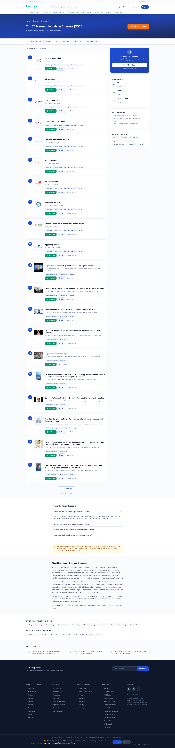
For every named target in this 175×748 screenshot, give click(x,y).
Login (136, 7)
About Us (107, 688)
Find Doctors (108, 695)
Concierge (100, 12)
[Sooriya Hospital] (38, 162)
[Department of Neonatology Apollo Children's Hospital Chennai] (38, 267)
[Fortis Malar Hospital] (38, 60)
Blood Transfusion (36, 41)
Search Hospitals (109, 701)
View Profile (70, 69)
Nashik (57, 634)
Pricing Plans (108, 721)
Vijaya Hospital (50, 79)
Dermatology (57, 711)
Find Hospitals (36, 12)
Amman (30, 695)
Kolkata (29, 634)
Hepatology (124, 137)
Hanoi (75, 634)
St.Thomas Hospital (52, 203)
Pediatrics (81, 698)
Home (28, 21)
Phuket (44, 634)
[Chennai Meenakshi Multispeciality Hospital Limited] (38, 225)
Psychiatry (131, 144)
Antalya (30, 701)
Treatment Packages (85, 12)
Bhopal (30, 717)
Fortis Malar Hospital (53, 58)
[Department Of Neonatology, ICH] (38, 355)
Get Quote (52, 69)
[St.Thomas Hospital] (38, 204)
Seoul (99, 634)
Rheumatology (134, 137)
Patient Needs (119, 12)
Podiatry (81, 705)
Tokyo (92, 634)
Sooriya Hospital (51, 160)
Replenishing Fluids (91, 41)
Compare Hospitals (110, 705)
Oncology (56, 695)
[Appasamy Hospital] (38, 246)
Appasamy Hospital (52, 245)
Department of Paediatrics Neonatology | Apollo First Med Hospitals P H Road (74, 288)
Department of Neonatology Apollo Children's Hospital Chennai (69, 266)
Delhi (36, 634)
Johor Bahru (66, 634)
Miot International (51, 100)
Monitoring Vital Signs (62, 41)
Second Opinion (109, 717)
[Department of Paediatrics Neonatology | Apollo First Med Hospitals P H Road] (38, 290)
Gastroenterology (59, 701)
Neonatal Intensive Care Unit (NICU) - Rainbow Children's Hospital (70, 309)
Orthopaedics (134, 625)
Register (144, 7)
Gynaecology (123, 625)
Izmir (50, 634)
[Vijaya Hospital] (38, 81)
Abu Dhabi (31, 688)
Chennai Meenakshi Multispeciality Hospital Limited (64, 224)
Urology (115, 137)
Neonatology (82, 695)
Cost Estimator (59, 12)
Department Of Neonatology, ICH (57, 354)
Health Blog (108, 708)
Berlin (30, 714)
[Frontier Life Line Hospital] (38, 123)
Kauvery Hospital (51, 182)
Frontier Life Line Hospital (55, 121)
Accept (117, 742)
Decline (126, 742)
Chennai (32, 2)
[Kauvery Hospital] (38, 183)
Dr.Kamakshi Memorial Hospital (57, 139)
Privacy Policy (70, 743)
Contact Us (107, 727)
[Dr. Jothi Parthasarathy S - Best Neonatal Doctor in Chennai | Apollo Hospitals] (38, 399)
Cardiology (57, 688)
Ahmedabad (32, 692)
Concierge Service (110, 714)
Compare (72, 12)
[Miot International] (38, 102)
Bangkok (31, 705)
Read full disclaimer (74, 550)
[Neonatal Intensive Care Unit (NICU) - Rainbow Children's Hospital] (38, 311)
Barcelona (31, 708)
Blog (109, 12)
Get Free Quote (140, 26)
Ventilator (49, 41)
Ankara (30, 698)
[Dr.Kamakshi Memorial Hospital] (38, 141)
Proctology (140, 144)
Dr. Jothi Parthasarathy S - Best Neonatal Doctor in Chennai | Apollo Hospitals (74, 398)
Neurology (56, 698)
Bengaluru (31, 711)
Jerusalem (83, 634)
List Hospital (124, 7)
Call (62, 69)
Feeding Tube (77, 41)
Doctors (48, 12)
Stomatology (129, 141)
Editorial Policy (109, 692)
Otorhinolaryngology (119, 144)
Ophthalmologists (118, 141)
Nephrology (82, 688)
